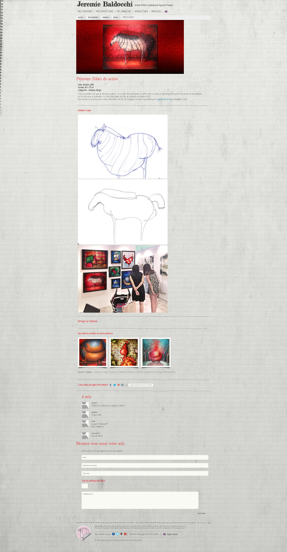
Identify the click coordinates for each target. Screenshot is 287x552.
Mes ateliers (115, 528)
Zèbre (173, 372)
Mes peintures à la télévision (168, 526)
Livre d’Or (159, 528)
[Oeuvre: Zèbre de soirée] (130, 47)
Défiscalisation (135, 528)
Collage (105, 372)
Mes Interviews (125, 528)
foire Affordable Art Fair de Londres (121, 97)
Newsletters (167, 528)
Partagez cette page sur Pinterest (118, 385)
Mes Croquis (138, 526)
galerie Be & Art (164, 99)
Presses (155, 526)
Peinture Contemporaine (145, 372)
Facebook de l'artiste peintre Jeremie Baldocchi (113, 533)
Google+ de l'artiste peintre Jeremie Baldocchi (125, 533)
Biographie (106, 528)
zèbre (145, 94)
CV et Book (144, 528)
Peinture (131, 372)
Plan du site (98, 526)
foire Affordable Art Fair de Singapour (119, 99)
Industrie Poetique (131, 540)
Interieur (113, 372)
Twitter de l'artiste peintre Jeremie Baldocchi (117, 533)
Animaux (106, 17)
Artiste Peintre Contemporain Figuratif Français (154, 5)
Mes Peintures (93, 17)
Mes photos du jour (179, 528)
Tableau (167, 372)
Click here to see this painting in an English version (166, 11)
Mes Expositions (117, 526)
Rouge (115, 17)
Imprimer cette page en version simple (144, 534)
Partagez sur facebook (110, 385)
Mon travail (98, 528)
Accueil (80, 17)
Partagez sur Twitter (114, 385)
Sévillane (118, 343)
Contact (152, 528)
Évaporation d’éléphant (150, 345)
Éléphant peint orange (92, 343)
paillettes (198, 94)
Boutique (182, 526)
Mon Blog (156, 12)
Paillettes (122, 372)
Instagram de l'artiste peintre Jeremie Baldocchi (121, 533)
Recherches (107, 526)
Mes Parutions (147, 526)
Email (122, 385)
